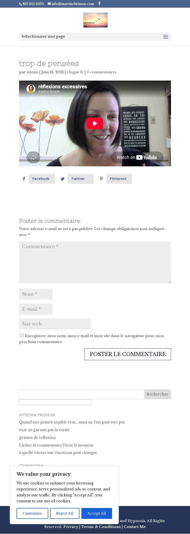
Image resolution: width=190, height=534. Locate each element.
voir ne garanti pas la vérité (44, 430)
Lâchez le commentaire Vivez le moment (56, 445)
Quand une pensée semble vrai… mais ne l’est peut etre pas (72, 422)
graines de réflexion (37, 437)
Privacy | (71, 527)
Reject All (64, 513)
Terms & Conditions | (102, 527)
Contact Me (134, 527)
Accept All (97, 513)
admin (32, 72)
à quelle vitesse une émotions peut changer (58, 452)
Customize (32, 513)
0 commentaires (102, 72)
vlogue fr (75, 72)
